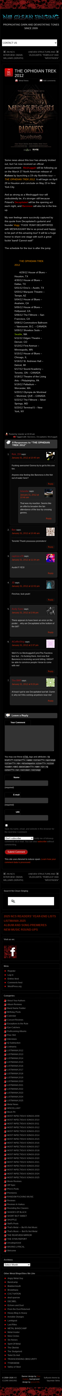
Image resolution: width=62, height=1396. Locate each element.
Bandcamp (13, 1282)
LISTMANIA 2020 (15, 1081)
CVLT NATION (14, 1294)
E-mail (16, 795)
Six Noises (13, 1340)
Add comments (49, 81)
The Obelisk (13, 1347)
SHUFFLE (12, 1220)
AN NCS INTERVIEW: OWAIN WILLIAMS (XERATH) (13, 55)
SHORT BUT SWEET (17, 1216)
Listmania (11, 1046)
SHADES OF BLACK (17, 1212)
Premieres (12, 1193)
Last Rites (12, 1324)
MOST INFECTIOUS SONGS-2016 (23, 1143)
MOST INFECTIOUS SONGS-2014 (23, 1135)
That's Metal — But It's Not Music (22, 1227)
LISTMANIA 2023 (15, 1093)
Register (12, 971)
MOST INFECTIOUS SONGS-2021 (23, 1162)
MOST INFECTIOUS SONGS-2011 (23, 1123)
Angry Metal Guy (15, 1278)
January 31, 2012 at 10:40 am (26, 458)
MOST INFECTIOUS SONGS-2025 (23, 1177)
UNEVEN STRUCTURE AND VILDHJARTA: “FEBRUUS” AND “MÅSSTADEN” (43, 55)
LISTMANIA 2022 (15, 1089)
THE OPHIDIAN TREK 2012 (35, 73)
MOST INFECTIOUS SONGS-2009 (23, 1116)
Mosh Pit (11, 1112)
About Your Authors (16, 1000)
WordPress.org (15, 986)
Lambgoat (12, 1320)
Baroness (31, 437)
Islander (21, 434)
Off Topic (11, 1185)
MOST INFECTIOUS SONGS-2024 (23, 1173)
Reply (50, 484)
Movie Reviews (14, 1181)
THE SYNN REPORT (17, 1239)
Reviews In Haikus (16, 1204)
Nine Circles (13, 1336)
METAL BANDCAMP (17, 1328)
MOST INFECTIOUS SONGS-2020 (23, 1158)
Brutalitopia (13, 1290)
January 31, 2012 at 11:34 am (25, 560)
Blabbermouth (14, 1286)
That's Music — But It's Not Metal (22, 1231)
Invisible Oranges (16, 1317)
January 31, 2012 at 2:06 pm (25, 612)
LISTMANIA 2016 (15, 1066)
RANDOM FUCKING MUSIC (20, 1197)
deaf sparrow (14, 1297)
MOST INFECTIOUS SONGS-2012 (23, 1127)
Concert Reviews (15, 1020)
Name (16, 777)
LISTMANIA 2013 (15, 1054)
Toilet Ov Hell (14, 1355)
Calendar (11, 1016)
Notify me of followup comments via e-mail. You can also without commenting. (29, 841)
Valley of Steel (14, 1367)
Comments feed (15, 982)
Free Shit (11, 1035)
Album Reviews (14, 1004)
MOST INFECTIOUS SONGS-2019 (23, 1154)
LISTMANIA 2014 (15, 1058)
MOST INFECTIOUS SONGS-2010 (23, 1120)
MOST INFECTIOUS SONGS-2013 (23, 1131)
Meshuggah (52, 437)
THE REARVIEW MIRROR (19, 1235)
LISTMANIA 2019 (15, 1077)
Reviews (11, 1200)
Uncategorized (14, 1243)
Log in (10, 975)
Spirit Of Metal (14, 1344)
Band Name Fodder (16, 1008)
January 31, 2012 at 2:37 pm (25, 645)
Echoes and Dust (16, 1305)
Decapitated (41, 437)
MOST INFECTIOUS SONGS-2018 (23, 1150)
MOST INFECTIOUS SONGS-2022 (23, 1166)
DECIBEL (12, 1301)
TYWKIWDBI (13, 1363)
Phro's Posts (13, 1189)
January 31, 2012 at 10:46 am (26, 533)
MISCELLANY (13, 1108)
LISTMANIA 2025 (15, 1100)
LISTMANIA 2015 (15, 1062)
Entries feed (13, 979)
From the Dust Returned (19, 1309)
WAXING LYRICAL (16, 1247)
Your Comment (18, 722)
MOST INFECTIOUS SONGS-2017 (23, 1146)
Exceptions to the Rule (17, 1023)
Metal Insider (14, 1332)
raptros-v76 (18, 556)
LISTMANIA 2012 (15, 1050)
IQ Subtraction (13, 1043)
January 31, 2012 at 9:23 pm (25, 684)
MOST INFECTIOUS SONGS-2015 (23, 1139)
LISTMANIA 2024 (15, 1097)
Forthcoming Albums (16, 1031)
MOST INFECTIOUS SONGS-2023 (23, 1170)
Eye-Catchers (13, 1027)
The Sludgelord (15, 1351)
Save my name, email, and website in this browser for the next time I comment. (29, 830)
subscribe (42, 841)
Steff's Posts (12, 1223)
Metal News (24, 81)
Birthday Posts (14, 1012)
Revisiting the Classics (17, 1208)
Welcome (11, 1250)
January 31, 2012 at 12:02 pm (26, 586)
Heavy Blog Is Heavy (17, 1313)
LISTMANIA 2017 (15, 1070)
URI (17, 812)
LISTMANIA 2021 (15, 1085)
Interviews (12, 1039)
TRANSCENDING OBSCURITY (22, 1359)
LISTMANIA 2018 (15, 1073)
